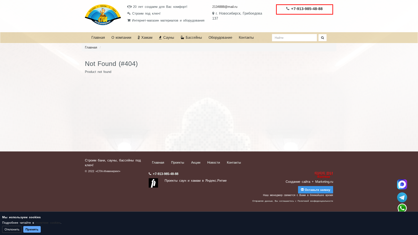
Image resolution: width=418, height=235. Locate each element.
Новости (213, 162)
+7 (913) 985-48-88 (402, 208)
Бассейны (193, 37)
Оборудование (220, 37)
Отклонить (12, 229)
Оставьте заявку (317, 189)
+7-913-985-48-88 (307, 9)
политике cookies (48, 222)
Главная (98, 37)
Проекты (177, 162)
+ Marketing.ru (322, 181)
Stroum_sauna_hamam (402, 197)
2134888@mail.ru (224, 6)
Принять (32, 229)
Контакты (246, 37)
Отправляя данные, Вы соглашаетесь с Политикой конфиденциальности (292, 201)
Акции (195, 162)
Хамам (146, 37)
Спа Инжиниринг (402, 184)
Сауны (168, 37)
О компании (121, 37)
